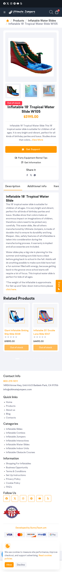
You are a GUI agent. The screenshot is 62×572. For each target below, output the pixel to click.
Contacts (11, 418)
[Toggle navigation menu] (4, 12)
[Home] (22, 12)
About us (10, 410)
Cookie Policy (13, 483)
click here (11, 289)
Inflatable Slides (14, 429)
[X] (8, 3)
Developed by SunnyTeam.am (31, 528)
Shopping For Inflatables (18, 463)
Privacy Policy (13, 479)
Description (12, 186)
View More (37, 140)
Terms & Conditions (16, 471)
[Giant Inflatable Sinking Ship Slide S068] (16, 316)
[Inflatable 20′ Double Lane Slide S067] (45, 316)
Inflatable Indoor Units (17, 448)
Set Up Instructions (16, 475)
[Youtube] (18, 3)
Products (18, 21)
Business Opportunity (17, 467)
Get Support (33, 149)
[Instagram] (11, 3)
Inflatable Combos (15, 433)
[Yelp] (21, 3)
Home (9, 402)
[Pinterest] (14, 3)
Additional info (37, 186)
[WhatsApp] (35, 175)
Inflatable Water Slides (42, 21)
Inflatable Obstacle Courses (20, 452)
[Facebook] (4, 3)
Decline (21, 565)
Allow (9, 565)
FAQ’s (9, 487)
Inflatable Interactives (17, 441)
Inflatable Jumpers (15, 437)
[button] (13, 358)
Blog (8, 414)
